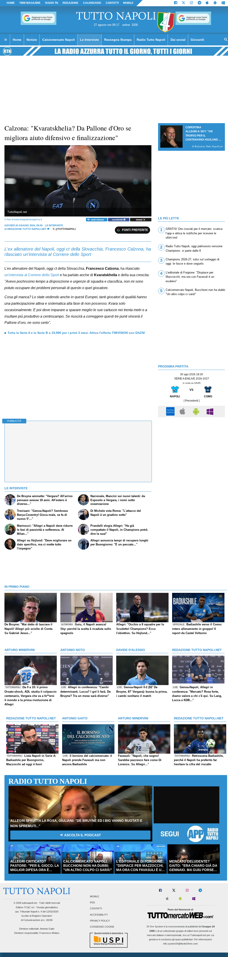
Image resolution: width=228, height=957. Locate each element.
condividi (118, 219)
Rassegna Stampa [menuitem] (118, 39)
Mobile (94, 896)
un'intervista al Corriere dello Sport (31, 275)
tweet (139, 219)
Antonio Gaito (47, 928)
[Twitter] (183, 3)
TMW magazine (30, 3)
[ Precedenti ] (192, 400)
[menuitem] (5, 40)
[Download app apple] (207, 3)
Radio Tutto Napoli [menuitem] (151, 39)
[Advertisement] (191, 450)
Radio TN (51, 3)
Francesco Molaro (49, 933)
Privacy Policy (100, 920)
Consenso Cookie (102, 926)
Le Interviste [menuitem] (89, 39)
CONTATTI (112, 3)
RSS (92, 902)
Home (11, 3)
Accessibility (99, 914)
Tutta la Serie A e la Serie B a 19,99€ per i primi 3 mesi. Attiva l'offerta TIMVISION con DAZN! (76, 333)
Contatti (96, 908)
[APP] (171, 411)
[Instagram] (191, 3)
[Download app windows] (223, 3)
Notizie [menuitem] (31, 39)
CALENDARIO (92, 3)
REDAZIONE (70, 3)
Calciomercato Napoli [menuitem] (58, 39)
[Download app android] (215, 3)
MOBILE (128, 3)
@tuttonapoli (65, 229)
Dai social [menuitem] (178, 39)
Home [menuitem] (17, 39)
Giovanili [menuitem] (197, 39)
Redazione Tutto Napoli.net (27, 229)
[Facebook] (176, 3)
